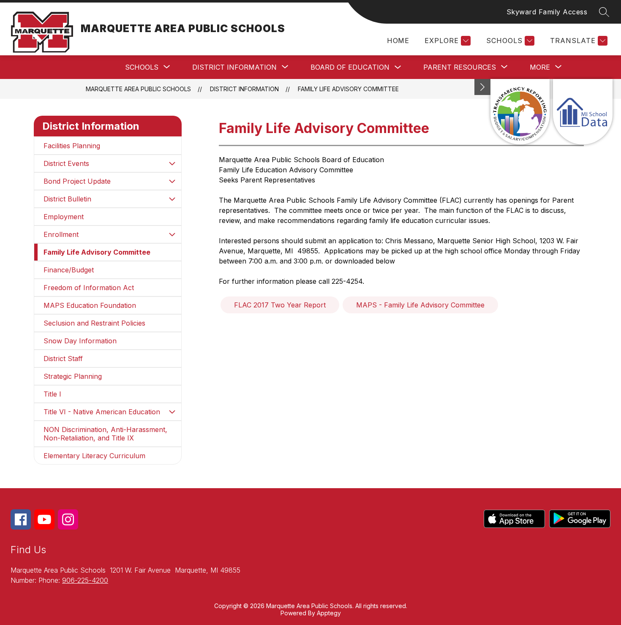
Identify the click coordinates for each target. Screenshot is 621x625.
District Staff (63, 358)
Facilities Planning (72, 145)
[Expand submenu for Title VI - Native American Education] (172, 411)
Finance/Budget (69, 270)
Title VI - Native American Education (102, 412)
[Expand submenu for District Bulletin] (172, 198)
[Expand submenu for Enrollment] (172, 234)
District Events (66, 163)
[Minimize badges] (482, 87)
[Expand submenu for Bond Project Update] (172, 181)
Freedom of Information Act (89, 287)
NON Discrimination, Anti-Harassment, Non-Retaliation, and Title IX (105, 433)
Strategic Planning (73, 376)
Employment (64, 216)
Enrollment (61, 234)
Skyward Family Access (547, 12)
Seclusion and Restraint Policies (94, 323)
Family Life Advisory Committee (348, 88)
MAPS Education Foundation (90, 305)
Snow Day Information (80, 341)
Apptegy (329, 613)
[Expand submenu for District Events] (172, 163)
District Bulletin (67, 199)
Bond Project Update (77, 181)
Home (398, 40)
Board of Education (349, 67)
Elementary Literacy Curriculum (94, 455)
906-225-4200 (85, 580)
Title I (52, 394)
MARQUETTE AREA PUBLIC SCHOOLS (138, 88)
